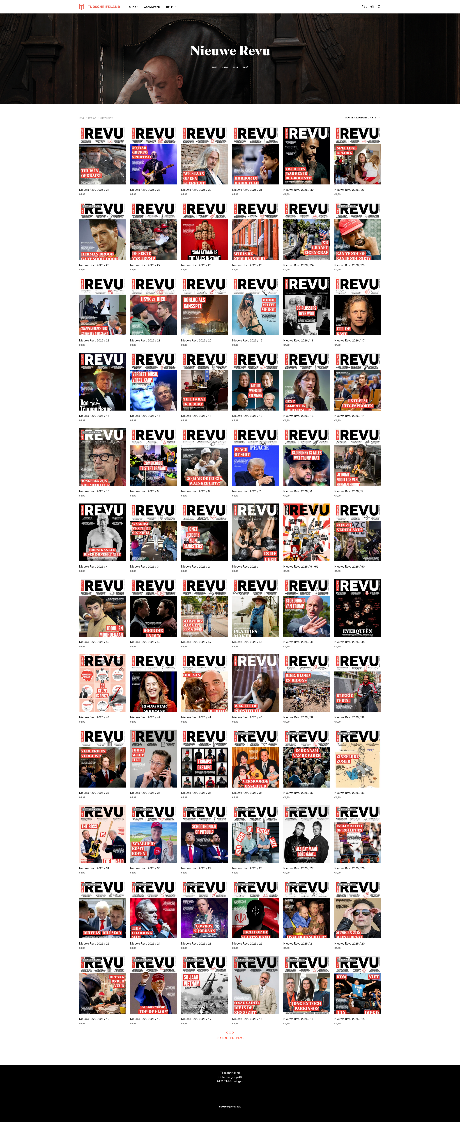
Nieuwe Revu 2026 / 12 (298, 416)
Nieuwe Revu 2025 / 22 (247, 943)
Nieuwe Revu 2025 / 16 (247, 1019)
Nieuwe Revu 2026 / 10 (94, 491)
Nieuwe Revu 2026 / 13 (247, 416)
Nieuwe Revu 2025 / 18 (145, 1019)
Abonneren (152, 7)
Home (81, 117)
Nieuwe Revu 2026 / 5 (348, 491)
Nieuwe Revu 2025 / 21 (298, 943)
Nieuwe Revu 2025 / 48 (145, 642)
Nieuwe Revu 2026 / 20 (196, 340)
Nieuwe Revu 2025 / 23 (196, 943)
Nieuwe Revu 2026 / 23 (349, 265)
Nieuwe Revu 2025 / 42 (145, 717)
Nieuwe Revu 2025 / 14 (349, 1019)
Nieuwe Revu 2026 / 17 (349, 340)
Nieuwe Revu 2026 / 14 (196, 416)
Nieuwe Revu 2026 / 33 (145, 189)
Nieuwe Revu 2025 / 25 (94, 943)
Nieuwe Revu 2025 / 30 (145, 868)
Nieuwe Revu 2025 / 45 (298, 642)
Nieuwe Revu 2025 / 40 (247, 717)
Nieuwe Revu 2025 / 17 (196, 1019)
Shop (132, 7)
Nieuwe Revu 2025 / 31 (94, 868)
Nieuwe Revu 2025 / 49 (94, 642)
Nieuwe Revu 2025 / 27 (298, 868)
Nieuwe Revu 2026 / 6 (297, 491)
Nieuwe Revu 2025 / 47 (196, 642)
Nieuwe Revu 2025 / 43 (94, 717)
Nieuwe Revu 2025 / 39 (298, 717)
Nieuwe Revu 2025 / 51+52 (300, 566)
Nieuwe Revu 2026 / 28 (94, 265)
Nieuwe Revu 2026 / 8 (195, 491)
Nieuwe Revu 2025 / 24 (145, 943)
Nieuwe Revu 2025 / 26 (349, 868)
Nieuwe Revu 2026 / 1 (246, 566)
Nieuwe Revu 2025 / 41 (196, 717)
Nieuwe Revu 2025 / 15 (298, 1019)
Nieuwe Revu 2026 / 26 (196, 265)
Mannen (92, 117)
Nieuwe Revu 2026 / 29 (349, 189)
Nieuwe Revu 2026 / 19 (247, 340)
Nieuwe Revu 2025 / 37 (94, 793)
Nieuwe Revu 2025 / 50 (349, 566)
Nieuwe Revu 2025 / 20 (349, 943)
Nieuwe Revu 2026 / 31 (247, 189)
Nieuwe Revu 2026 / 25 (247, 265)
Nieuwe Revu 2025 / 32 (349, 793)
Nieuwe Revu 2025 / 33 (298, 793)
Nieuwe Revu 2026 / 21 (145, 340)
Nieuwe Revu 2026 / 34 (94, 189)
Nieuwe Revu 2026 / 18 (298, 340)
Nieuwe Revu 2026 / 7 (246, 491)
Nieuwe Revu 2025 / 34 (247, 793)
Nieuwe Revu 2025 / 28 (247, 868)
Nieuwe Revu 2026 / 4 (93, 566)
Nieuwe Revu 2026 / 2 (195, 566)
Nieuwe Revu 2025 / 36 (145, 793)
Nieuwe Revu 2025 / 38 (349, 717)
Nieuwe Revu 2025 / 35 (196, 793)
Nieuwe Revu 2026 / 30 (298, 189)
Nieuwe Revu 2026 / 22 (94, 340)
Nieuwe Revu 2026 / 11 (349, 416)
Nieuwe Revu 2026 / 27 (145, 265)
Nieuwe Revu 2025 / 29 (196, 868)
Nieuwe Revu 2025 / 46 (247, 642)
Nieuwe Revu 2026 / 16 (94, 416)
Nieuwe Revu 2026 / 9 (144, 491)
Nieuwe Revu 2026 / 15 (145, 416)
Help (169, 7)
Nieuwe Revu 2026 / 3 (144, 566)
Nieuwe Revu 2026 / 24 (298, 265)
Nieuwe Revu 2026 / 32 (196, 189)
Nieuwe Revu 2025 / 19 (94, 1019)
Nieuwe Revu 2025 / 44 (349, 642)
